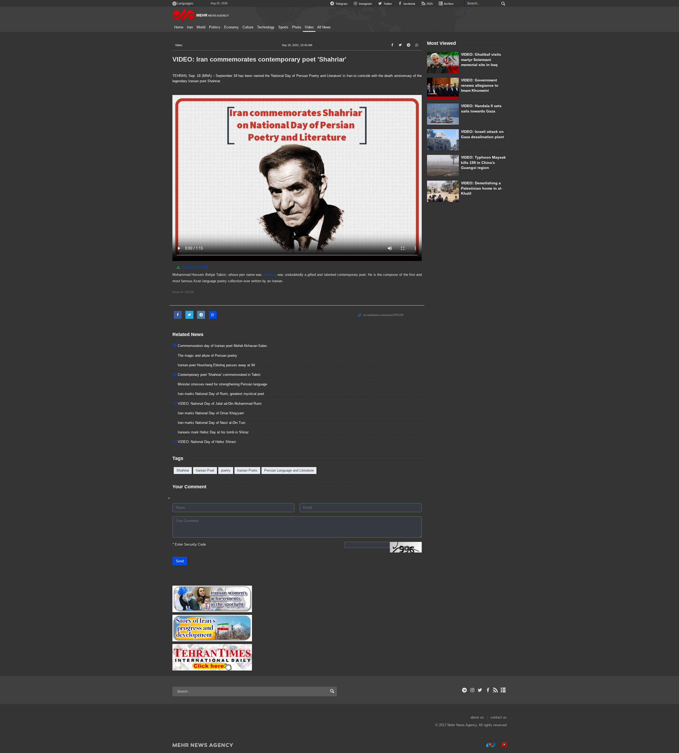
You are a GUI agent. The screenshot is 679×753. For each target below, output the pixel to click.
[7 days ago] (443, 191)
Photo (296, 27)
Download (194, 267)
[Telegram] (464, 690)
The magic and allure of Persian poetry (207, 356)
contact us (498, 717)
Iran (190, 27)
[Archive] (503, 690)
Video (309, 27)
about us (477, 717)
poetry (225, 470)
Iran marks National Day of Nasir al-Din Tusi (211, 423)
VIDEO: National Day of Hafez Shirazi (207, 442)
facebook (409, 3)
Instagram (365, 3)
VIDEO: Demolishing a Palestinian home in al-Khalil (481, 188)
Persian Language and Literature (289, 470)
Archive (448, 3)
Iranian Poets (247, 470)
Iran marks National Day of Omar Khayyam (211, 413)
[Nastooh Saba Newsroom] (488, 744)
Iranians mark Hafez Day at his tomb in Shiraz (213, 432)
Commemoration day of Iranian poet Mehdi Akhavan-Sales (222, 346)
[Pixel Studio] (502, 744)
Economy (231, 27)
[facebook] (487, 690)
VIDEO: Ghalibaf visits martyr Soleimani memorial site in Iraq (481, 59)
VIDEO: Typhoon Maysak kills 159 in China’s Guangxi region (483, 162)
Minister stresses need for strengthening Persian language (222, 384)
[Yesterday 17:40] (443, 139)
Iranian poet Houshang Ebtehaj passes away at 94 (216, 365)
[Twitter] (480, 690)
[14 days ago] (443, 114)
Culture (247, 27)
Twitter (387, 3)
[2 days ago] (443, 88)
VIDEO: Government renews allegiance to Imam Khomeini (479, 85)
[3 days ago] (443, 165)
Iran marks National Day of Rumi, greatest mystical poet (221, 394)
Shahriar (269, 275)
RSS (429, 3)
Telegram (341, 3)
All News (324, 27)
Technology (266, 27)
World (201, 27)
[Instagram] (472, 690)
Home (178, 27)
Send (180, 561)
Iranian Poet (205, 470)
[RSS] (495, 690)
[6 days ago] (443, 62)
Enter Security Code (189, 544)
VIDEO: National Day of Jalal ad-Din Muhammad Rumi (220, 404)
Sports (283, 27)
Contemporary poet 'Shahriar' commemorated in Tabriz (219, 375)
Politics (214, 27)
